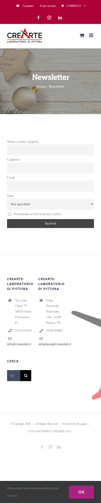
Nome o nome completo (23, 141)
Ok (81, 492)
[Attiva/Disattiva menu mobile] (91, 35)
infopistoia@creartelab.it (54, 344)
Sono (10, 195)
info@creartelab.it (19, 344)
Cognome (13, 159)
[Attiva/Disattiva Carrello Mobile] (82, 35)
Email (11, 177)
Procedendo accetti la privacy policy (37, 214)
